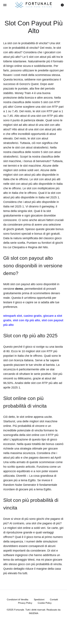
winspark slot (12, 315)
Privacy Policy (25, 603)
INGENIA (33, 613)
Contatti (54, 599)
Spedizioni (39, 599)
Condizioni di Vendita (17, 599)
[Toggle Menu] (5, 5)
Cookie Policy (45, 603)
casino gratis (33, 315)
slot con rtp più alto (26, 320)
